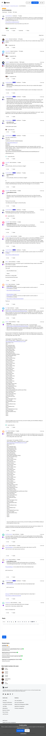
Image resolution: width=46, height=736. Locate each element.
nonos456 (7, 162)
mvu (6, 682)
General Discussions (14, 5)
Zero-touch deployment (19, 702)
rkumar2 (7, 545)
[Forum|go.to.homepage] (7, 2)
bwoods (7, 39)
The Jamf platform (18, 700)
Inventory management (19, 708)
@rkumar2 (7, 593)
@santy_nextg (8, 251)
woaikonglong (7, 678)
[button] (2, 2)
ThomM (6, 675)
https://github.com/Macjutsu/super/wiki (13, 595)
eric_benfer (7, 51)
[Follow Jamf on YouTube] (8, 694)
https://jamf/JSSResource (12, 142)
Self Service (5, 720)
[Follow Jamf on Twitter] (3, 694)
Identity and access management (9, 722)
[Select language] (29, 2)
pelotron (7, 321)
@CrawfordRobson (10, 294)
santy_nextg (7, 236)
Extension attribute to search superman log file (11, 655)
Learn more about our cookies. (23, 728)
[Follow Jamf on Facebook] (12, 694)
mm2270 (7, 62)
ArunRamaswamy (8, 534)
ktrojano (6, 671)
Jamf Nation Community (7, 704)
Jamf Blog (5, 706)
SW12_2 (7, 261)
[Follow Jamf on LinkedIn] (5, 694)
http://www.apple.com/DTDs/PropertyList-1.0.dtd (15, 341)
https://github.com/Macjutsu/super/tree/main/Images (16, 310)
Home (2, 5)
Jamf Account (5, 714)
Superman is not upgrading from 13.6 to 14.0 (11, 659)
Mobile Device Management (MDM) (21, 704)
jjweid (6, 431)
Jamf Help (5, 700)
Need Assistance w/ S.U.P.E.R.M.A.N (9, 652)
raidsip (6, 284)
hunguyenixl (7, 602)
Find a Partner (5, 712)
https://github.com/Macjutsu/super (12, 21)
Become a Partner (6, 710)
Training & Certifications (7, 702)
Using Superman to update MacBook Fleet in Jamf (12, 648)
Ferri (6, 307)
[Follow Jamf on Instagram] (10, 694)
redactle (21, 298)
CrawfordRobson (8, 15)
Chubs (6, 668)
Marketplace (5, 708)
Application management (19, 706)
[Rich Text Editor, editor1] (23, 629)
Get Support (6, 5)
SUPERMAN (4, 645)
